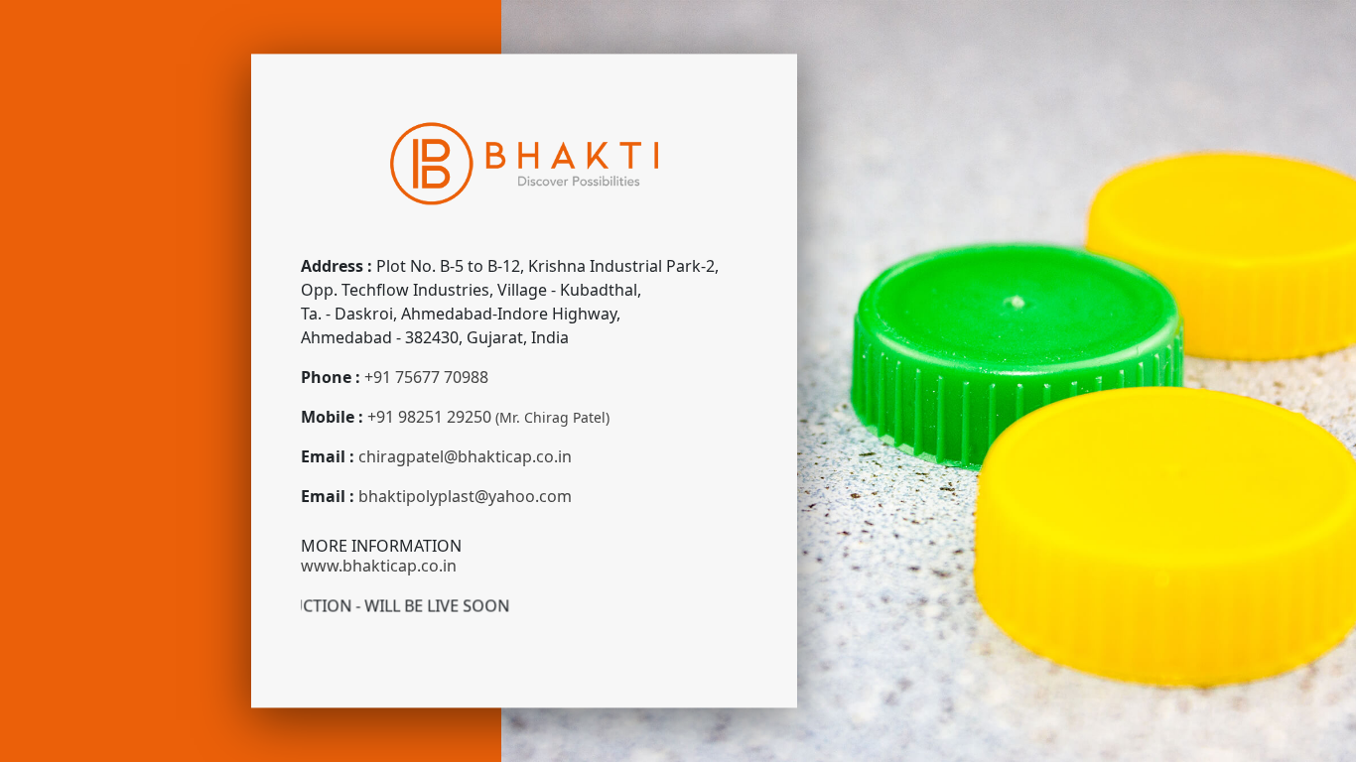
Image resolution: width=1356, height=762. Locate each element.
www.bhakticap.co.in (379, 566)
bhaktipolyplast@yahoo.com (465, 497)
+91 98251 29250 (488, 418)
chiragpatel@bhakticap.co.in (465, 457)
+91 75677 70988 (426, 378)
